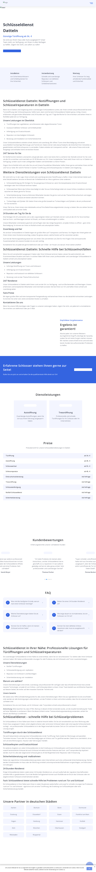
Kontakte (47, 858)
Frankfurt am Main (82, 814)
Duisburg (13, 814)
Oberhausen (59, 828)
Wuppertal (36, 835)
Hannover (59, 821)
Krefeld (82, 821)
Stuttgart (82, 828)
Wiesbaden (13, 835)
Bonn (59, 808)
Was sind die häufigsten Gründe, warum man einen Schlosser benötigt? (25, 602)
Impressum (48, 864)
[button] (46, 579)
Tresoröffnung (66, 412)
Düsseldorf (36, 814)
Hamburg (36, 821)
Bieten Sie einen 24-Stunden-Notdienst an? (71, 602)
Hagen (13, 821)
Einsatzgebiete (49, 855)
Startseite (47, 852)
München (36, 828)
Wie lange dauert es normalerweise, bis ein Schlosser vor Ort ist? (72, 615)
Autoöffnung (30, 412)
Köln (13, 828)
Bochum (36, 808)
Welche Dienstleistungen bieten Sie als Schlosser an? (24, 615)
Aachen (13, 808)
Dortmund (82, 808)
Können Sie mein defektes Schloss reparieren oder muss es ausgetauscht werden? (71, 628)
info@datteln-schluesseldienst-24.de (19, 861)
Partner (47, 861)
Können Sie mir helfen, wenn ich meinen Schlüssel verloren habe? (25, 627)
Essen (59, 814)
